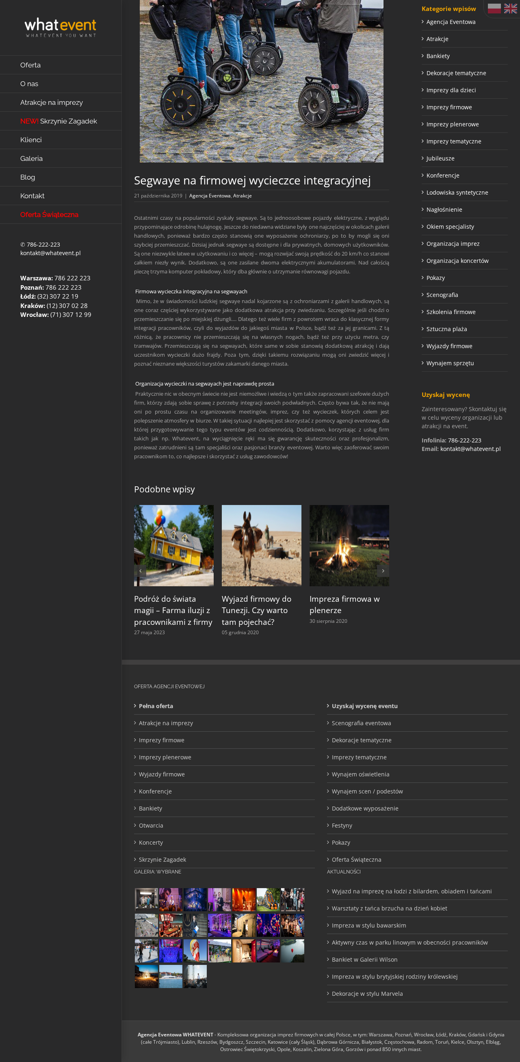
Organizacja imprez (453, 243)
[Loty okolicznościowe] (292, 951)
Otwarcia (151, 825)
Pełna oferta (156, 706)
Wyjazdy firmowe (449, 346)
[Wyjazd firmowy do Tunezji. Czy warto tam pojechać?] (261, 509)
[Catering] (268, 951)
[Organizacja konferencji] (219, 899)
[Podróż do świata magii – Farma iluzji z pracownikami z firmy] (174, 509)
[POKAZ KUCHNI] (146, 899)
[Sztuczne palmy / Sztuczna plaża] (219, 951)
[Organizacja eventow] (244, 899)
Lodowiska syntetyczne (457, 192)
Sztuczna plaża (447, 329)
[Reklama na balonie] (195, 951)
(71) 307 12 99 (70, 314)
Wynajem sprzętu (450, 363)
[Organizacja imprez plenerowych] (195, 976)
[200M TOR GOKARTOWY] (146, 925)
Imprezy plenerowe (453, 124)
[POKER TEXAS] (170, 925)
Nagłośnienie (444, 209)
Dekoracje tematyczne (456, 73)
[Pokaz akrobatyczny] (195, 899)
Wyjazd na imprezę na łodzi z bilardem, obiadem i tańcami (412, 891)
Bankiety (438, 56)
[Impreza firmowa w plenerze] (349, 509)
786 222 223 (72, 278)
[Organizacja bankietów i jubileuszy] (170, 951)
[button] (140, 571)
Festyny (342, 825)
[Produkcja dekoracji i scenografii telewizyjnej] (244, 951)
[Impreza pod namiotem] (170, 976)
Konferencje (443, 175)
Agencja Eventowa (210, 195)
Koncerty (151, 842)
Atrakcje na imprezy (166, 723)
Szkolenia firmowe (451, 312)
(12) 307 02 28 (67, 305)
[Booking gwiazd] (170, 899)
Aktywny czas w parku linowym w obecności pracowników (410, 942)
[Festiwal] (268, 925)
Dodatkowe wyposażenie (365, 808)
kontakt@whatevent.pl (50, 253)
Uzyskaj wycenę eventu (365, 706)
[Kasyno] (219, 925)
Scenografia (442, 295)
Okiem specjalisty (450, 226)
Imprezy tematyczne (454, 141)
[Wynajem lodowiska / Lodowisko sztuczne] (146, 951)
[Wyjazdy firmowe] (292, 925)
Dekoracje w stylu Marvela (367, 993)
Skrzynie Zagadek (162, 859)
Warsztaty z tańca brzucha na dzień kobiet (389, 908)
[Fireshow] (146, 976)
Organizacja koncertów (458, 260)
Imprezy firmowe (449, 107)
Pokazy (436, 278)
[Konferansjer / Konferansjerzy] (292, 899)
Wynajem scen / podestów (367, 791)
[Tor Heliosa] (268, 899)
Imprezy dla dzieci (451, 90)
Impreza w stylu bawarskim (369, 925)
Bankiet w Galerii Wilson (365, 959)
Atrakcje (242, 195)
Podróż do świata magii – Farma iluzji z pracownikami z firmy (173, 610)
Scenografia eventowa (361, 723)
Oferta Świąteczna (356, 859)
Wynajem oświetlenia (361, 774)
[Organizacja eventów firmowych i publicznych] (195, 925)
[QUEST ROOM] (244, 925)
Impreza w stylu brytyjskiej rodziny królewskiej (395, 976)
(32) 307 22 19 (57, 296)
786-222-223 (43, 244)
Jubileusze (441, 158)
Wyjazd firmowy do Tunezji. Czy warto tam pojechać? (256, 610)
